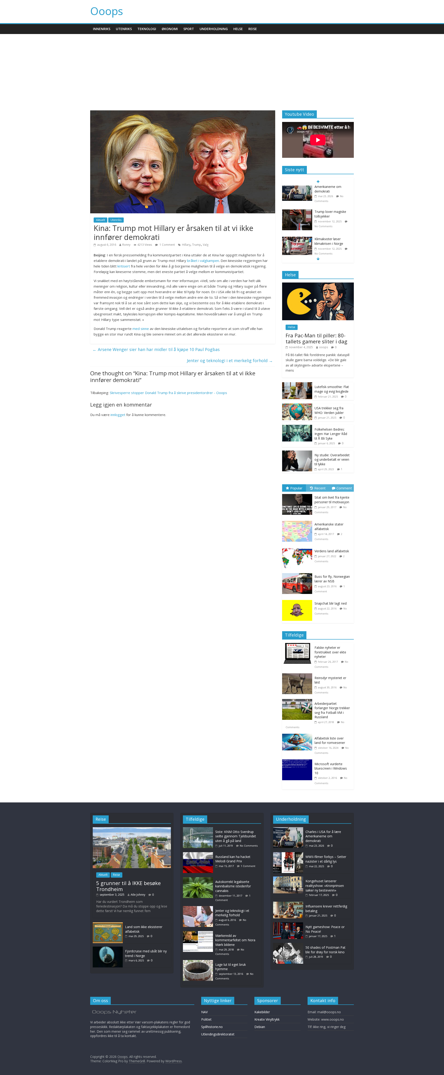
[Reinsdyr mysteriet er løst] (298, 676)
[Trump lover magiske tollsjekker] (297, 189)
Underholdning (214, 29)
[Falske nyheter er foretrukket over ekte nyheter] (298, 645)
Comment (344, 488)
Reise (252, 29)
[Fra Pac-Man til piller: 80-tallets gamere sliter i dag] (318, 285)
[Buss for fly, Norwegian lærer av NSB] (298, 573)
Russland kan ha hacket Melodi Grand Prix (232, 859)
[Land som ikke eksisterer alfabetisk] (108, 924)
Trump (196, 245)
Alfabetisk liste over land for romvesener (329, 740)
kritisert (123, 266)
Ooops (106, 11)
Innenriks (101, 29)
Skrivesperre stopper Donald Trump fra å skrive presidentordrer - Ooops (168, 392)
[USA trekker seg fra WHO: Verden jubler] (297, 406)
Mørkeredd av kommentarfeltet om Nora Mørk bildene (235, 940)
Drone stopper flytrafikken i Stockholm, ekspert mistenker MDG (332, 248)
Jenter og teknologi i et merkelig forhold (230, 360)
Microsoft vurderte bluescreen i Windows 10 (330, 768)
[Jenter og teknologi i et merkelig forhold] (199, 908)
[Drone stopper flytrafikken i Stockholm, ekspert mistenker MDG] (297, 244)
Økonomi (170, 29)
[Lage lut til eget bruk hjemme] (199, 962)
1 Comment (167, 245)
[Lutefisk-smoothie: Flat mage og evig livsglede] (297, 384)
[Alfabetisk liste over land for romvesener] (298, 736)
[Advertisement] (222, 68)
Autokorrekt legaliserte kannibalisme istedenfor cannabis (233, 886)
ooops (323, 347)
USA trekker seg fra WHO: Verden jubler (329, 410)
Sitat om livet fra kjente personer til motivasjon (331, 499)
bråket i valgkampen (203, 260)
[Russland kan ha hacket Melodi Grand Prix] (199, 854)
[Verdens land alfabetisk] (298, 548)
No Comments (323, 203)
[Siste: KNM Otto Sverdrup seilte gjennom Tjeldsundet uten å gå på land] (199, 829)
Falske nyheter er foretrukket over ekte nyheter (330, 652)
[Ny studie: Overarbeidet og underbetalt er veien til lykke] (297, 453)
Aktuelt (100, 220)
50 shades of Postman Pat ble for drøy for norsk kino (325, 949)
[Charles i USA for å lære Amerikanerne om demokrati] (288, 829)
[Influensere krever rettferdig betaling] (288, 904)
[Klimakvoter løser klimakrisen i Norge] (297, 216)
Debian (259, 1027)
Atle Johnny (138, 895)
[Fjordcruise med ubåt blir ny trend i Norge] (108, 949)
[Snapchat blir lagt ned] (298, 600)
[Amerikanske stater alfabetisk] (298, 521)
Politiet (206, 1019)
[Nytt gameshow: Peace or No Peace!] (288, 924)
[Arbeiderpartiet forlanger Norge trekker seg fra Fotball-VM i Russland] (298, 701)
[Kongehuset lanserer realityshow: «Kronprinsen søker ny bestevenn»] (288, 878)
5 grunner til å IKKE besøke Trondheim (128, 885)
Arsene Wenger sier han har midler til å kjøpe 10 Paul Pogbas (156, 349)
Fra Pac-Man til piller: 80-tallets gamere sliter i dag (316, 338)
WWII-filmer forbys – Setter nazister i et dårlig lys (325, 859)
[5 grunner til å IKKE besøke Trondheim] (132, 829)
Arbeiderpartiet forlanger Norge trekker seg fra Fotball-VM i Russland (332, 710)
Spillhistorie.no (212, 1027)
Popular (296, 488)
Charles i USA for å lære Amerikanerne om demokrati (323, 836)
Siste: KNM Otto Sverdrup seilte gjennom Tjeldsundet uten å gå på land (235, 836)
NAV (204, 1012)
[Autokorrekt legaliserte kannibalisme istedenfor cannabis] (199, 879)
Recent (320, 488)
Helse (238, 29)
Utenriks (124, 29)
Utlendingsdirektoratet (217, 1034)
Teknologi (146, 29)
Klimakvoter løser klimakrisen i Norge (328, 218)
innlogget (118, 414)
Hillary (186, 245)
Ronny (126, 245)
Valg (205, 245)
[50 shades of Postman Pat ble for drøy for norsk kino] (288, 945)
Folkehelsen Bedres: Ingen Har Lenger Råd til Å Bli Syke (330, 434)
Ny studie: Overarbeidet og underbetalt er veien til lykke (332, 459)
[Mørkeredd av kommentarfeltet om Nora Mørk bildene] (199, 933)
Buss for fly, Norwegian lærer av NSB (332, 578)
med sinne (141, 328)
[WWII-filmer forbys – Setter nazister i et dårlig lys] (288, 854)
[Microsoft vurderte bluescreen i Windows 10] (298, 762)
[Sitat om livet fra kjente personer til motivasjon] (298, 494)
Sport (188, 29)
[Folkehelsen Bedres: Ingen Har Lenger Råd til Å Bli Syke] (297, 427)
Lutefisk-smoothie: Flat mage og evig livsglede (331, 389)
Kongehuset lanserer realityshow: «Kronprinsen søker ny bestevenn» (324, 885)
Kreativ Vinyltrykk (267, 1019)
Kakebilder (262, 1012)
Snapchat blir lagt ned (330, 603)
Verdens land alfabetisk (331, 551)
